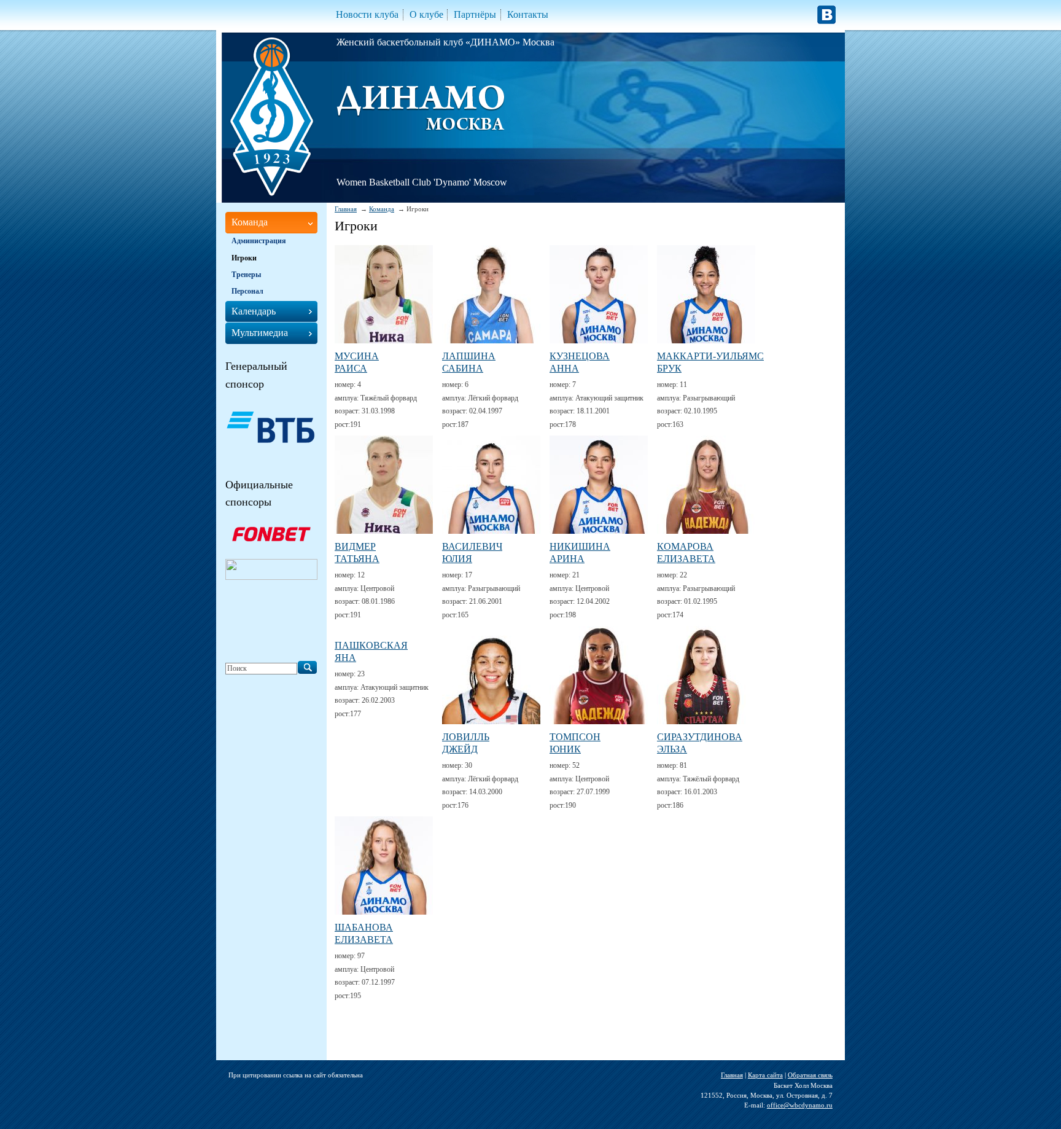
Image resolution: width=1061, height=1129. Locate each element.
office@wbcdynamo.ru (800, 1105)
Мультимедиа (259, 332)
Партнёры (475, 14)
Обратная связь (810, 1075)
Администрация (258, 240)
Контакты (527, 14)
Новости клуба (367, 14)
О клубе (426, 14)
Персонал (247, 291)
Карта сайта (765, 1075)
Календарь (253, 311)
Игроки (244, 258)
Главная (346, 209)
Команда (381, 209)
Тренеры (246, 274)
